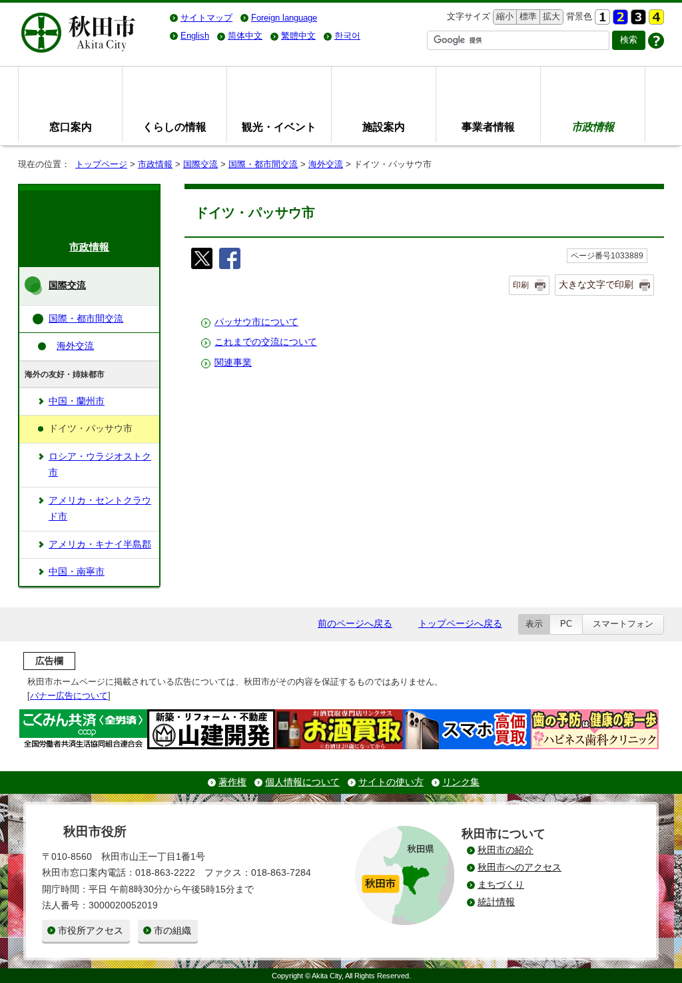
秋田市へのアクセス (519, 867)
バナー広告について (69, 696)
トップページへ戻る (460, 624)
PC (566, 624)
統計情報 (496, 902)
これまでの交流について (265, 342)
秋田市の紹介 (505, 850)
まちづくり (501, 885)
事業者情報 (488, 127)
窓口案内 (70, 127)
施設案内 (383, 127)
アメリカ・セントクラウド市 (100, 508)
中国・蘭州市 (77, 401)
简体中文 (245, 36)
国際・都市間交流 (263, 164)
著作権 (232, 782)
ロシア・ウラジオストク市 (100, 465)
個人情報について (302, 782)
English (194, 36)
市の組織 (172, 931)
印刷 (521, 285)
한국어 (347, 36)
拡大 (550, 16)
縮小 (503, 16)
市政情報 (155, 164)
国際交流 (200, 164)
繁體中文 (298, 36)
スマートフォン (623, 624)
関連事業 (233, 363)
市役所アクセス (90, 931)
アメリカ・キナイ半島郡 (100, 544)
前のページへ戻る (355, 624)
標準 (526, 16)
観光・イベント (279, 127)
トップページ (101, 164)
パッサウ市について (256, 322)
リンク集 (461, 782)
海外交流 (325, 164)
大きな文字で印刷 (596, 284)
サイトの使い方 (391, 782)
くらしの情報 (174, 127)
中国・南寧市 (77, 572)
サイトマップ (206, 18)
